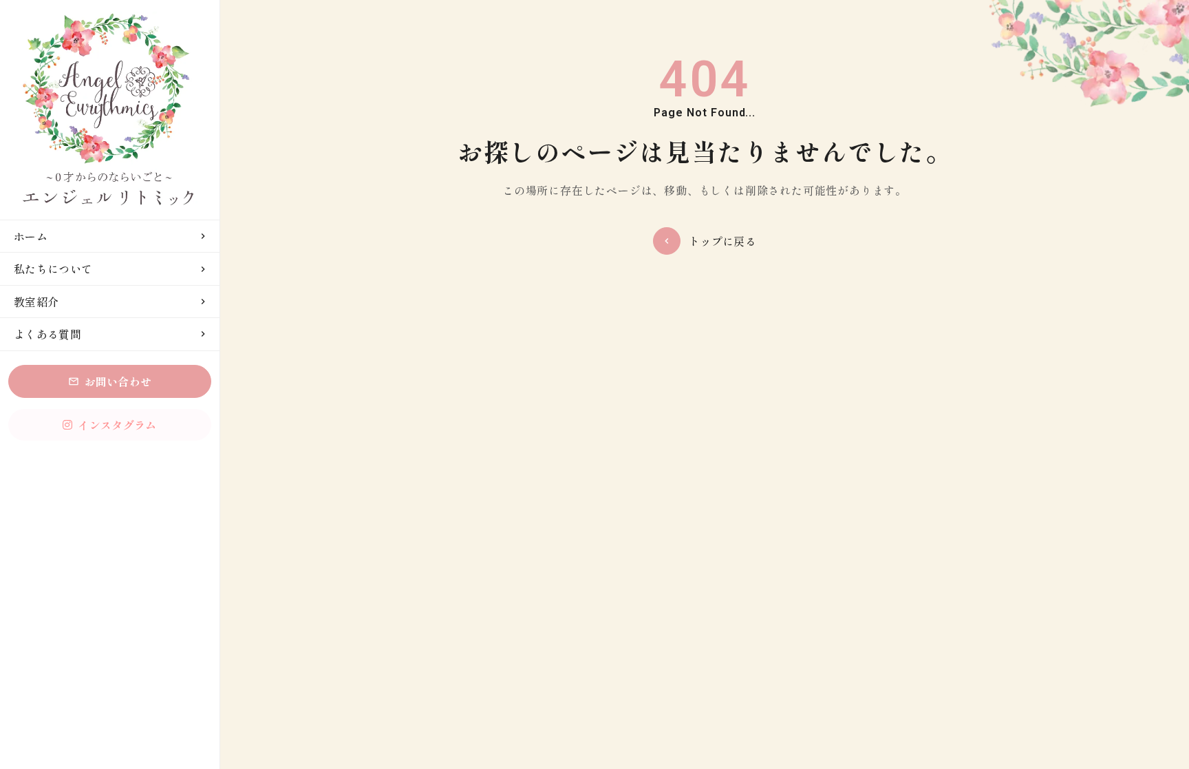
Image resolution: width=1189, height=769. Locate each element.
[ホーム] (109, 110)
